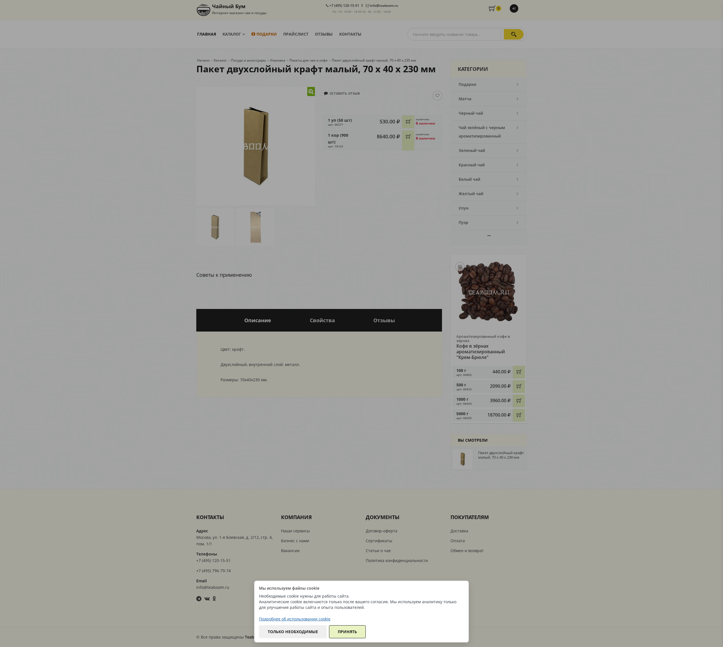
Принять (347, 631)
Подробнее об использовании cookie (294, 619)
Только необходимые (293, 631)
